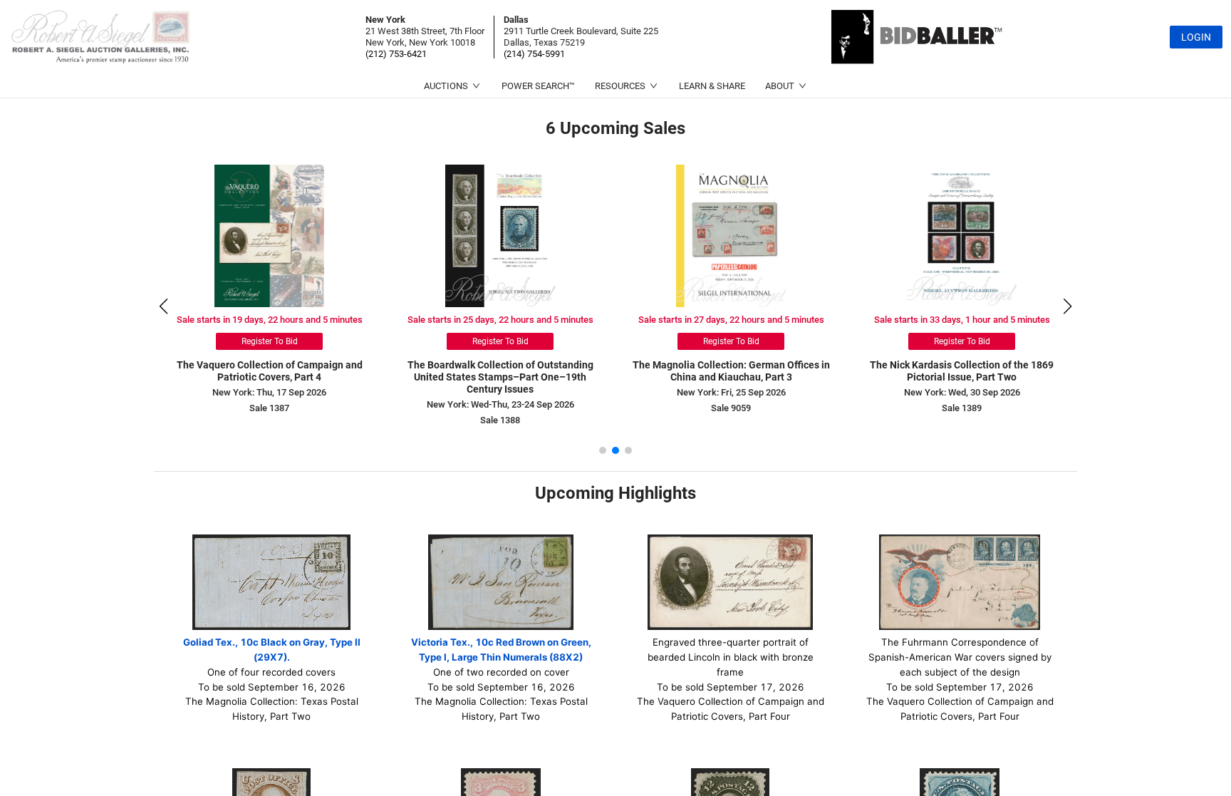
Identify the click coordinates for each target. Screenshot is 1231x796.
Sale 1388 (315, 420)
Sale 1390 (1007, 420)
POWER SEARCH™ (538, 86)
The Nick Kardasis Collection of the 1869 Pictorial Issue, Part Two (776, 371)
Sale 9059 (546, 408)
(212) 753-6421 (396, 53)
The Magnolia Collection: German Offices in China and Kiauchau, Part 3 (546, 371)
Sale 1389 (776, 408)
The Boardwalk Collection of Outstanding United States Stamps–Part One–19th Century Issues (315, 377)
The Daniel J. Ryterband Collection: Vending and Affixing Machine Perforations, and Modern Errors (1008, 377)
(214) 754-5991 (534, 53)
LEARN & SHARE (712, 86)
